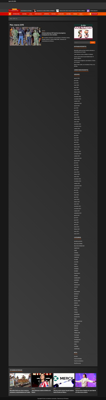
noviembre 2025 (77, 98)
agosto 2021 (77, 215)
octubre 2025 (77, 101)
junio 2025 (76, 110)
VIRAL (75, 344)
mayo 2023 (76, 167)
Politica (53, 13)
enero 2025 (76, 121)
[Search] (88, 14)
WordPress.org (77, 363)
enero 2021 (76, 231)
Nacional (24, 13)
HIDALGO (76, 282)
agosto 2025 (77, 105)
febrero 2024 (77, 146)
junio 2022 (76, 192)
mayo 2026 (76, 85)
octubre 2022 (77, 183)
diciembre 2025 (77, 96)
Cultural (68, 13)
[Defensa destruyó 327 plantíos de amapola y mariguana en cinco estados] (25, 36)
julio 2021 (76, 217)
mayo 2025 (76, 112)
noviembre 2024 (77, 126)
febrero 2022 (77, 201)
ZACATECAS (76, 348)
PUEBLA (76, 312)
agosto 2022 (77, 188)
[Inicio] (10, 14)
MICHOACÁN (77, 291)
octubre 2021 (77, 210)
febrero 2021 (77, 229)
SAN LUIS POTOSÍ (78, 321)
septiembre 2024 (78, 130)
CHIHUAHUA (77, 255)
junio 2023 (76, 165)
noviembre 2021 (77, 208)
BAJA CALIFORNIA (78, 243)
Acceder (76, 356)
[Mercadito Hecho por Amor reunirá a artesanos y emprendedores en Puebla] (20, 380)
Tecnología (61, 13)
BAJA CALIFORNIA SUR (79, 245)
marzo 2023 (76, 172)
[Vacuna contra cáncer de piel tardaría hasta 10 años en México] (63, 380)
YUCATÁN (76, 346)
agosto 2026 (77, 78)
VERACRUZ (76, 341)
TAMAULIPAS (77, 332)
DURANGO (76, 268)
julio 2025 (76, 108)
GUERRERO (76, 280)
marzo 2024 (76, 144)
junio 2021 (76, 220)
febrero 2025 (77, 119)
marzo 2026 (76, 89)
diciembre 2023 (77, 151)
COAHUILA (76, 257)
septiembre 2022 (78, 185)
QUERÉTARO (77, 314)
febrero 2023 (77, 174)
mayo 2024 (76, 140)
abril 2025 (76, 114)
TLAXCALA (76, 337)
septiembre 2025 (78, 103)
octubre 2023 (77, 156)
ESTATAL (76, 275)
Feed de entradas (78, 358)
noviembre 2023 (77, 153)
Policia (75, 13)
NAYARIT (76, 298)
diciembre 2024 (77, 124)
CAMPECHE (76, 248)
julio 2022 (76, 190)
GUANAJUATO (77, 278)
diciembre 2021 (77, 206)
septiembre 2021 (78, 213)
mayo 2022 (76, 194)
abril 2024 (76, 142)
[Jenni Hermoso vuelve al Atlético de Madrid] (42, 380)
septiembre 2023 (78, 158)
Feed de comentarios (78, 361)
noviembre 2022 (77, 181)
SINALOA (76, 326)
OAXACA (76, 303)
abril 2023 (76, 169)
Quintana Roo (77, 316)
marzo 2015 (76, 233)
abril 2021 (76, 224)
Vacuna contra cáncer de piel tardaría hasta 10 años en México (63, 10)
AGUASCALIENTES (78, 241)
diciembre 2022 (77, 178)
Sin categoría (77, 323)
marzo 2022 (76, 199)
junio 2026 (76, 82)
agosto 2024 (77, 133)
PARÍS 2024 (76, 305)
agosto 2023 (77, 160)
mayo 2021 (76, 222)
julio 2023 (76, 162)
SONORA (76, 328)
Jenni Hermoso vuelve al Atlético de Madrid (36, 10)
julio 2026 (76, 80)
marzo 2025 (76, 117)
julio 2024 (76, 135)
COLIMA (76, 259)
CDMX (75, 250)
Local (30, 13)
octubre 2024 (77, 128)
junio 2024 (76, 137)
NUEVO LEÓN (77, 300)
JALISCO (76, 287)
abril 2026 (76, 87)
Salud (81, 13)
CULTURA (76, 262)
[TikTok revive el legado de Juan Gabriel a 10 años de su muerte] (85, 380)
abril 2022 (76, 197)
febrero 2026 (77, 92)
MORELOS (76, 293)
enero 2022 (76, 204)
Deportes (46, 13)
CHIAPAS (76, 252)
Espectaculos (38, 13)
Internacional (16, 13)
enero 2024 (76, 149)
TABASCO (76, 330)
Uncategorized (77, 339)
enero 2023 (76, 176)
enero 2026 (76, 94)
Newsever (59, 398)
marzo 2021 (76, 226)
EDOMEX (76, 271)
